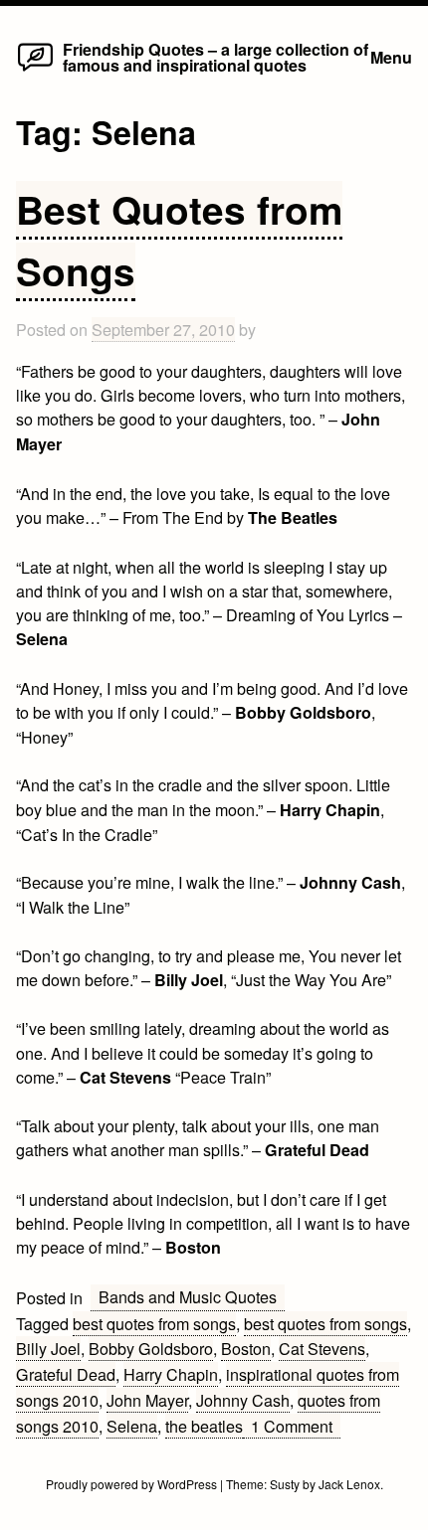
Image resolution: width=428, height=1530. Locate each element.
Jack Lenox (349, 1483)
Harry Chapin (170, 1374)
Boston (246, 1348)
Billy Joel (48, 1348)
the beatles (204, 1426)
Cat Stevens (322, 1348)
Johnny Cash (243, 1400)
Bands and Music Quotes (188, 1296)
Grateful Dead (65, 1374)
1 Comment (295, 1426)
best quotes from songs (154, 1323)
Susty (285, 1483)
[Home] (35, 70)
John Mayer (147, 1400)
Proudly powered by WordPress (133, 1483)
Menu (391, 57)
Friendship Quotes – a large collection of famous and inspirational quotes (215, 57)
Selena (132, 1426)
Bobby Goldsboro (151, 1348)
